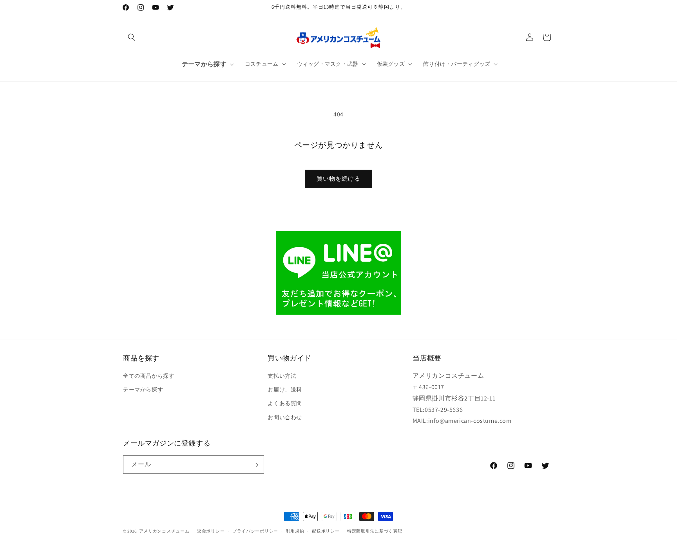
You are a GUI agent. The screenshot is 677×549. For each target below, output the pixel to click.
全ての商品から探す (148, 375)
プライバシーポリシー (255, 530)
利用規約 (295, 530)
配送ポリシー (325, 530)
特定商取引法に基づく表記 (374, 530)
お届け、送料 (285, 389)
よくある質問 (285, 403)
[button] (131, 37)
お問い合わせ (285, 417)
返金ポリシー (210, 530)
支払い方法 (282, 375)
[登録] (255, 465)
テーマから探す (143, 389)
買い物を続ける (338, 178)
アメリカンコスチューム (164, 531)
